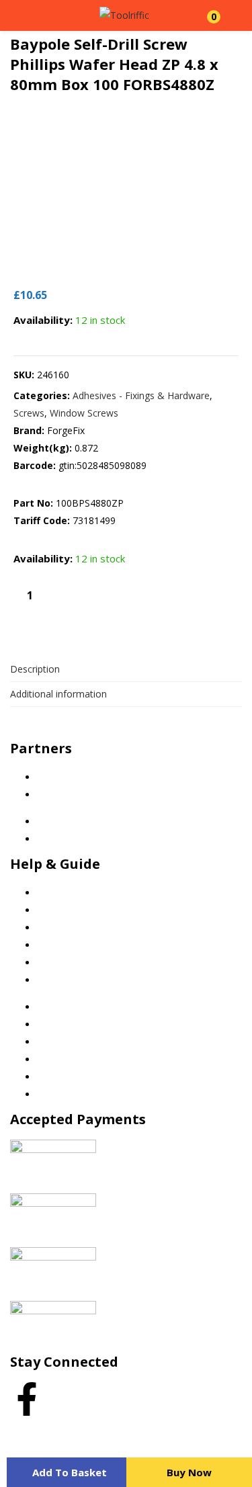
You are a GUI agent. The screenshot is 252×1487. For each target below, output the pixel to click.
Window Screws (84, 413)
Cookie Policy (66, 892)
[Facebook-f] (27, 1399)
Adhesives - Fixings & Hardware (141, 395)
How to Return (69, 980)
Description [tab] (35, 669)
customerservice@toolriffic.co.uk (109, 732)
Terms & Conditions (80, 927)
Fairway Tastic (68, 777)
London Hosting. (156, 1429)
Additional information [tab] (58, 693)
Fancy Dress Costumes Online (102, 794)
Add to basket (69, 1472)
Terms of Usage (72, 945)
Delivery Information (81, 962)
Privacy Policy (66, 910)
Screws (28, 413)
